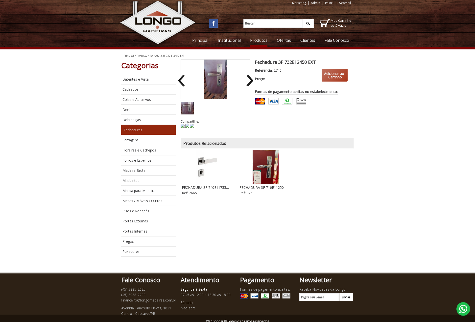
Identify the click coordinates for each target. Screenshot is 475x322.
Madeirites (130, 180)
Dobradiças (131, 119)
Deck (126, 109)
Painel (329, 3)
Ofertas (284, 40)
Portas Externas (135, 221)
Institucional (229, 40)
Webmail (344, 3)
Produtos (258, 40)
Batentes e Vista (135, 79)
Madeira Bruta (133, 170)
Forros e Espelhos (136, 160)
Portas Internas (134, 231)
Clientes (307, 40)
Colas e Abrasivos (136, 99)
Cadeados (130, 89)
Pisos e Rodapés (135, 211)
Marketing (299, 3)
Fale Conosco (337, 40)
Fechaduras (133, 130)
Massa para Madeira (138, 190)
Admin (315, 3)
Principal (200, 40)
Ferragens (130, 140)
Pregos (128, 241)
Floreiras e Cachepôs (139, 150)
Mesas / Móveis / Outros (142, 200)
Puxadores (131, 251)
